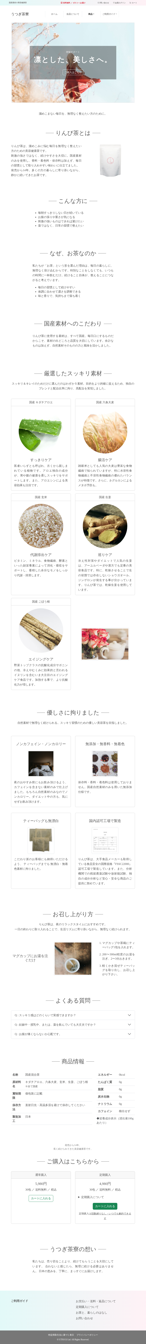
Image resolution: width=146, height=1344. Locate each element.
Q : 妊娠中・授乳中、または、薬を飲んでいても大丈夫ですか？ (55, 1024)
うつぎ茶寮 (20, 14)
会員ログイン (120, 3)
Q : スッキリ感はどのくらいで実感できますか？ (45, 1015)
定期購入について (92, 1197)
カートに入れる (41, 1198)
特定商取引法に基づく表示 (61, 1335)
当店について (72, 14)
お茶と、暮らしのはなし (91, 1312)
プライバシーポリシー (87, 1335)
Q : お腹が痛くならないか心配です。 (38, 1034)
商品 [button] (90, 14)
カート (134, 3)
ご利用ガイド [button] (108, 14)
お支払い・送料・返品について (96, 1301)
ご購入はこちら (73, 72)
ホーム (57, 14)
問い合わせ (104, 3)
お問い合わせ (84, 1318)
